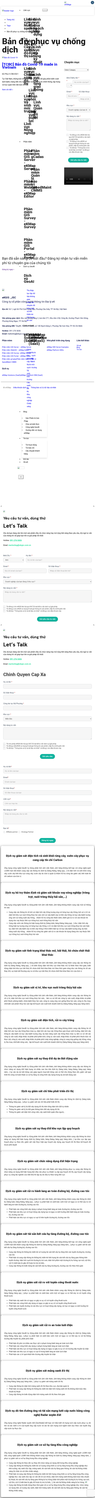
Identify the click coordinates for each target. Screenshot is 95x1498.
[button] (87, 11)
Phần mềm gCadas (9, 359)
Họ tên (76, 78)
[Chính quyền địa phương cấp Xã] (25, 355)
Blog (25, 412)
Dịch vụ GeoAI (29, 266)
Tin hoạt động (31, 445)
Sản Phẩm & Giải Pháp (31, 419)
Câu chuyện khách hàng (32, 452)
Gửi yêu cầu (47, 756)
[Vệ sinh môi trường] (25, 375)
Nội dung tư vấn (73, 116)
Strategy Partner (27, 832)
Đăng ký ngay (7, 269)
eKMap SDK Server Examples (58, 347)
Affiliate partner (12, 832)
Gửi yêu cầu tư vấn (79, 160)
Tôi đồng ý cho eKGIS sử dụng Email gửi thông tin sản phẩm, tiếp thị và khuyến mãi (79, 143)
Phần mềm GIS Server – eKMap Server (16, 347)
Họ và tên (7, 682)
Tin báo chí (30, 448)
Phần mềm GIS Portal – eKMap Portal (16, 356)
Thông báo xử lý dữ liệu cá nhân (43, 387)
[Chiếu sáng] (25, 405)
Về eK (25, 462)
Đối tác (26, 459)
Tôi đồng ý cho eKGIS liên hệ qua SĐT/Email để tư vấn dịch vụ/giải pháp (79, 137)
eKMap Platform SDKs (55, 350)
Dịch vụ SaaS (28, 326)
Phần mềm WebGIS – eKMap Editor (15, 350)
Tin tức (26, 438)
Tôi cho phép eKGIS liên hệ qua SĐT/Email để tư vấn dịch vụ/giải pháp (31, 744)
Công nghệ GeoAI (33, 427)
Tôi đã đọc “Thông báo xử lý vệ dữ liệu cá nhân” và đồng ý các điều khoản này (79, 150)
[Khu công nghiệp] (25, 397)
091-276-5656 (16, 540)
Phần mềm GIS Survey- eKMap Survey (16, 353)
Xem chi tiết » (7, 89)
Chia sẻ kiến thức (32, 424)
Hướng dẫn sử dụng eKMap (33, 431)
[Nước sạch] (25, 366)
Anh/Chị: (69, 79)
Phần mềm (27, 142)
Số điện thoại (84, 93)
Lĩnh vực (26, 10)
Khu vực (70, 105)
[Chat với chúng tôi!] (88, 1484)
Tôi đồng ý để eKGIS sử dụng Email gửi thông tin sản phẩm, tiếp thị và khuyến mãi (35, 746)
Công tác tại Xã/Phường (13, 703)
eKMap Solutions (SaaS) (11, 375)
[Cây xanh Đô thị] (25, 387)
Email (69, 92)
